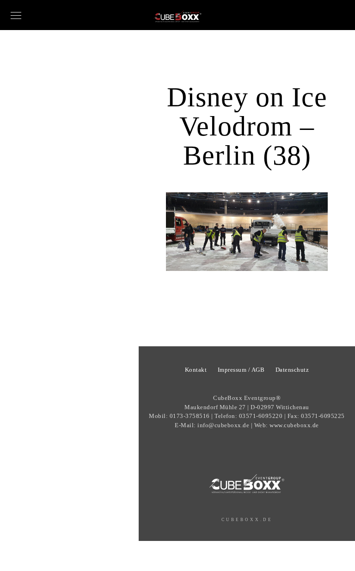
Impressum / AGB (241, 369)
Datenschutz (292, 369)
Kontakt (196, 369)
